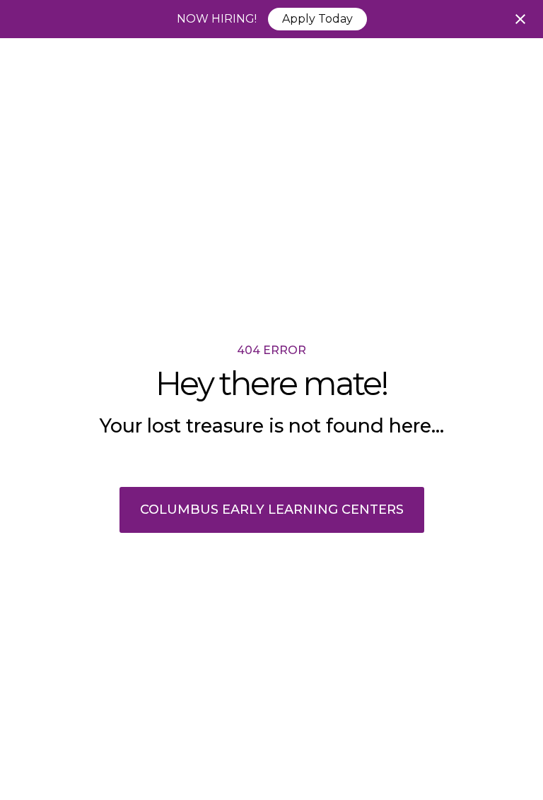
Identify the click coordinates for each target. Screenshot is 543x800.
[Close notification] (520, 19)
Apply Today (317, 18)
